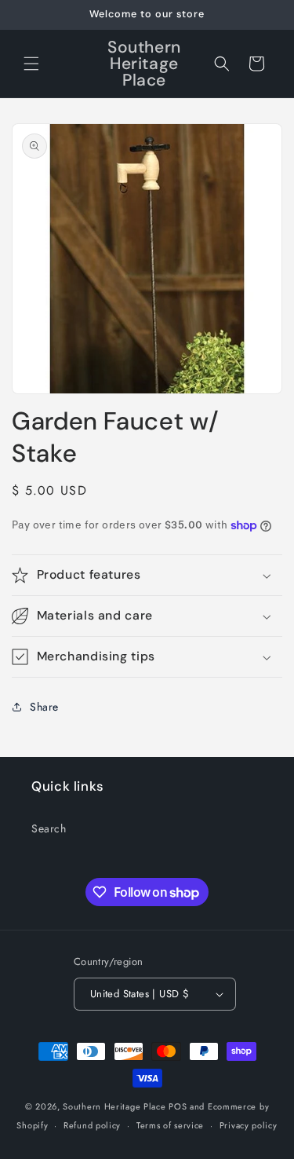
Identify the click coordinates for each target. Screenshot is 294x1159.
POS (178, 1106)
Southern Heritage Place (114, 1106)
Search (49, 828)
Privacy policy (249, 1125)
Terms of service (170, 1125)
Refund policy (92, 1125)
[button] (31, 63)
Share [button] (44, 707)
